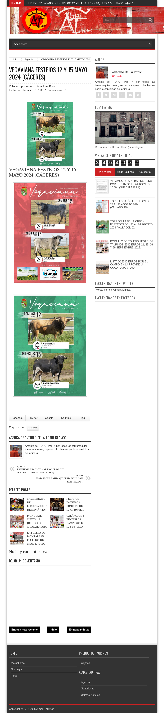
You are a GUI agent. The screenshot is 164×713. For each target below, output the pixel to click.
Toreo (14, 675)
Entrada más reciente (24, 629)
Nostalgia (16, 669)
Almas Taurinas (45, 708)
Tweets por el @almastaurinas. (113, 289)
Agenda (29, 59)
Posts (119, 76)
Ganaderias (87, 688)
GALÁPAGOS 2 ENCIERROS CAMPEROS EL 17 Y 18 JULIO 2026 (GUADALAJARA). (87, 3)
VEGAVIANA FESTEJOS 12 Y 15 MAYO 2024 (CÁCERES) (48, 73)
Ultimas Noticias (90, 694)
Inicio (53, 629)
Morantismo (18, 662)
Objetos (85, 662)
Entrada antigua (79, 629)
